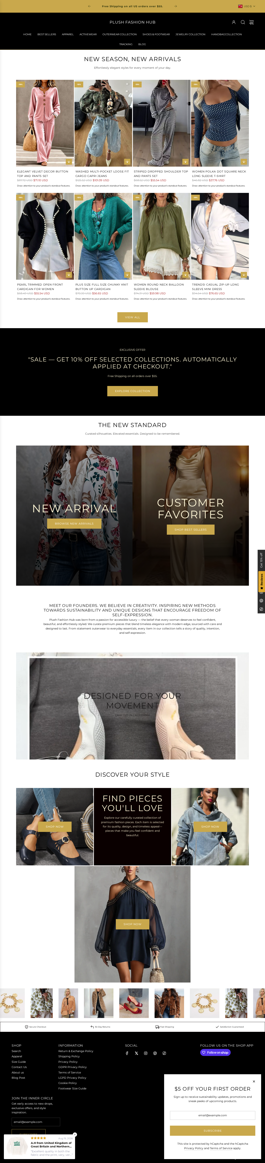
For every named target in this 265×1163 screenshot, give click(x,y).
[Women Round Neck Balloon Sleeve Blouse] (162, 236)
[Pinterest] (261, 600)
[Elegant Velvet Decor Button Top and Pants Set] (45, 123)
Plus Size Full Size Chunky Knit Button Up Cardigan (101, 287)
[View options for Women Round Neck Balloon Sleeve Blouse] (185, 275)
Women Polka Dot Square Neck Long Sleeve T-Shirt (219, 174)
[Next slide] (175, 6)
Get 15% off (261, 560)
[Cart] (251, 22)
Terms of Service (221, 1148)
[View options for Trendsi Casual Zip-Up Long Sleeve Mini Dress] (244, 275)
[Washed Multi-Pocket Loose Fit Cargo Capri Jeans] (103, 123)
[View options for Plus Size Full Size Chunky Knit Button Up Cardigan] (127, 275)
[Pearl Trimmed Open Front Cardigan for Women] (45, 236)
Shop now (55, 826)
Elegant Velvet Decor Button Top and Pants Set (42, 174)
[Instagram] (145, 1053)
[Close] (254, 1081)
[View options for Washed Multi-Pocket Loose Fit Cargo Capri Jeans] (127, 162)
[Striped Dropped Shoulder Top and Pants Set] (162, 123)
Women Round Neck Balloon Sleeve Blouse (159, 287)
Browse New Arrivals (74, 523)
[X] (136, 1053)
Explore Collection (132, 391)
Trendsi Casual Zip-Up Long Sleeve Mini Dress (215, 287)
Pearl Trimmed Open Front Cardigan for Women (40, 287)
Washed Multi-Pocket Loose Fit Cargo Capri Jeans (102, 174)
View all (132, 317)
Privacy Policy (193, 1148)
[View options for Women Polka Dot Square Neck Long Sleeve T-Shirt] (244, 162)
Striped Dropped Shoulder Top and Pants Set (161, 174)
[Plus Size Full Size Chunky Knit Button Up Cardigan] (103, 236)
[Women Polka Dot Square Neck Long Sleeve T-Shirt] (220, 123)
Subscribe (213, 1130)
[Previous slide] (89, 6)
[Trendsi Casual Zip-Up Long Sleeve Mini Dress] (220, 236)
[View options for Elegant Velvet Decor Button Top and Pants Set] (69, 162)
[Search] (243, 22)
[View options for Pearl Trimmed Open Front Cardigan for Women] (69, 275)
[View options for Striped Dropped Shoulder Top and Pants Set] (185, 162)
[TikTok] (261, 609)
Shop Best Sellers (191, 529)
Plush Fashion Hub (133, 22)
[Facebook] (127, 1053)
